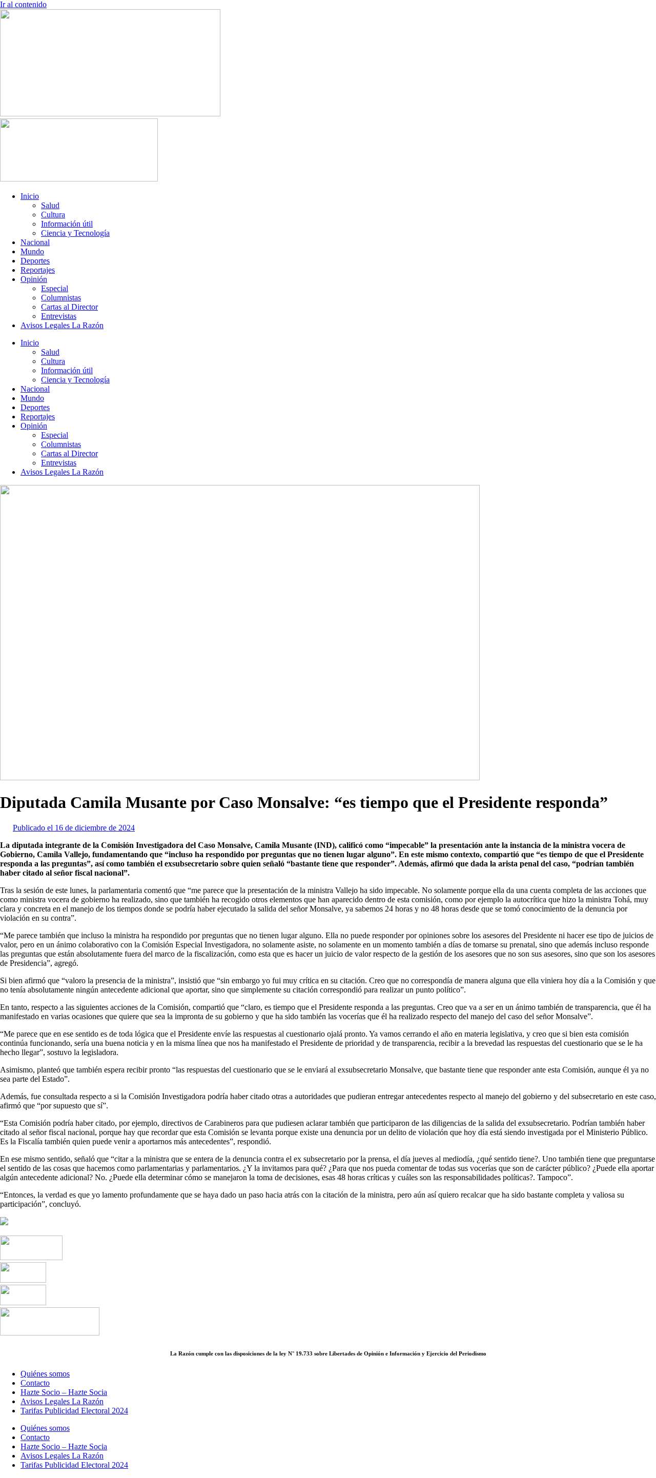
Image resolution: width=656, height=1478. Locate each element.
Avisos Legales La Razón (62, 325)
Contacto (35, 1383)
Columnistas (61, 297)
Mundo (32, 251)
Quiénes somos (45, 1373)
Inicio (29, 196)
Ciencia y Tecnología (75, 233)
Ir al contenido (23, 4)
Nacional (35, 242)
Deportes (35, 260)
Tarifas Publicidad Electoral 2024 (74, 1410)
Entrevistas (58, 316)
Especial (54, 288)
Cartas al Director (69, 306)
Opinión (33, 279)
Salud (50, 205)
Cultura (53, 214)
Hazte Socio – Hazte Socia (63, 1392)
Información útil (67, 223)
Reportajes (37, 270)
